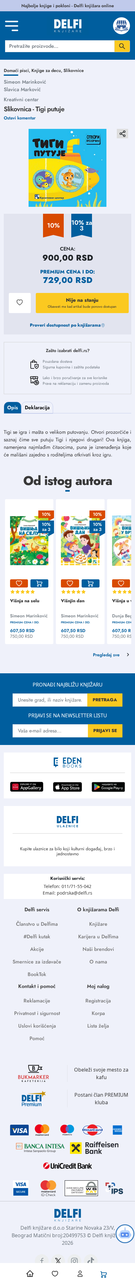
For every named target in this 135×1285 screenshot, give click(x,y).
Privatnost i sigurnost (37, 1013)
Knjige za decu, (47, 70)
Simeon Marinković (25, 81)
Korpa (98, 1013)
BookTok (37, 974)
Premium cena (60, 271)
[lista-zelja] (19, 583)
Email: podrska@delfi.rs (67, 893)
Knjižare (98, 924)
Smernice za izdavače (37, 961)
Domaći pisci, (17, 70)
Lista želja (98, 1025)
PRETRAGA (105, 700)
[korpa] (39, 583)
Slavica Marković (22, 89)
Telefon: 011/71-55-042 (67, 886)
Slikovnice (73, 70)
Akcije (37, 949)
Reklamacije (37, 1000)
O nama (98, 961)
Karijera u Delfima (98, 936)
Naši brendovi (98, 949)
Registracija (98, 1000)
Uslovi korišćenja (37, 1025)
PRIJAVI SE (105, 730)
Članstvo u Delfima (37, 924)
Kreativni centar (21, 99)
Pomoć (37, 1038)
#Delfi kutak (37, 936)
